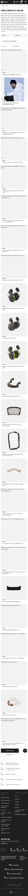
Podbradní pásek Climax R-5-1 (10, 686)
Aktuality (17, 804)
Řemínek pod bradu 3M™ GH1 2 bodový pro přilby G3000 (13, 572)
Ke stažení (3, 810)
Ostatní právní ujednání (6, 817)
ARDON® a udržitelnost (20, 814)
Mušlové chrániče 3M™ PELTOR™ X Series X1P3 (13, 309)
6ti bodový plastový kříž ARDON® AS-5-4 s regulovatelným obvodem (13, 744)
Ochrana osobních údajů (11, 884)
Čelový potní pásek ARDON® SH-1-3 (12, 601)
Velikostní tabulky (5, 803)
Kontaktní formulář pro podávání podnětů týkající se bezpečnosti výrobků (8, 858)
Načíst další (10, 750)
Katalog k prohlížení (5, 800)
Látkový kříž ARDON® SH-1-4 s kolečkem (13, 658)
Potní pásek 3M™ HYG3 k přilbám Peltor (12, 543)
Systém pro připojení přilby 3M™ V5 (11, 396)
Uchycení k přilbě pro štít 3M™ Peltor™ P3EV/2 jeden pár (12, 514)
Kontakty (17, 799)
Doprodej (17, 35)
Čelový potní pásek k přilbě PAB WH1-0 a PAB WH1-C (13, 251)
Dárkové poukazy (5, 797)
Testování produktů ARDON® (19, 810)
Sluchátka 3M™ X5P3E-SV (9, 338)
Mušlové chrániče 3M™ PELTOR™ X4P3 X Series (13, 367)
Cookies (20, 884)
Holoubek (17, 885)
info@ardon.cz (4, 843)
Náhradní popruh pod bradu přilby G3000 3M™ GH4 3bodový (12, 455)
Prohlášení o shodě (5, 833)
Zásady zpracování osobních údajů (5, 825)
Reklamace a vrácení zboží (6, 813)
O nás (16, 796)
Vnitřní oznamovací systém (5, 829)
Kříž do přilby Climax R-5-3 (9, 715)
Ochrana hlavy (5, 5)
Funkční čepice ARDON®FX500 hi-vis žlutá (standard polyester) (13, 133)
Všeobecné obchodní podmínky (6, 820)
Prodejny (17, 802)
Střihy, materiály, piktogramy (5, 806)
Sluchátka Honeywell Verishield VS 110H (12, 280)
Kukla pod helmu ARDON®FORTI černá (12, 162)
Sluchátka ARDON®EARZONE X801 (11, 74)
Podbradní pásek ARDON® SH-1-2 (11, 630)
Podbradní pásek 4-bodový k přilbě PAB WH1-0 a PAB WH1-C (12, 221)
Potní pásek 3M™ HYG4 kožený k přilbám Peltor (12, 484)
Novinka (4, 35)
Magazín (17, 807)
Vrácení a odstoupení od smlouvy (23, 858)
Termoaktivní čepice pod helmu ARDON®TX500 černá (10, 103)
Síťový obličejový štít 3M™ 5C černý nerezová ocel (11, 425)
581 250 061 (5, 839)
